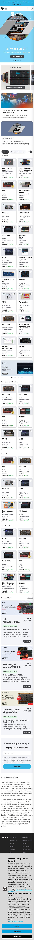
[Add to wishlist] (14, 160)
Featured (5, 152)
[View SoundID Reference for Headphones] (8, 340)
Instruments (13, 837)
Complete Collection (24, 350)
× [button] (32, 3)
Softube (6, 285)
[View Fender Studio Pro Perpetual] (25, 251)
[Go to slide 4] (18, 60)
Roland (22, 195)
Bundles (12, 849)
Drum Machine (6, 305)
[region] (17, 896)
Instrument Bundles (24, 194)
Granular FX (5, 261)
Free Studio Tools (27, 840)
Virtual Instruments (7, 171)
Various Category (23, 171)
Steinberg (23, 352)
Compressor (5, 283)
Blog (11, 852)
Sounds (12, 846)
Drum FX (21, 238)
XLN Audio (23, 240)
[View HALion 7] (25, 340)
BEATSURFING (7, 307)
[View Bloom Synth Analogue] (8, 162)
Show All (30, 598)
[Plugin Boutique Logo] (2, 8)
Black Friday (25, 846)
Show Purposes (17, 936)
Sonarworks (7, 352)
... (30, 151)
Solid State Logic (8, 240)
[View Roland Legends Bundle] (25, 184)
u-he (5, 195)
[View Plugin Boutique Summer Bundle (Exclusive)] (25, 162)
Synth (3, 194)
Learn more (17, 4)
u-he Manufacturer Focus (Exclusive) (12, 620)
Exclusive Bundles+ (25, 173)
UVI (21, 307)
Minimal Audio (8, 262)
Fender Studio (24, 262)
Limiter (4, 238)
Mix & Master (5, 216)
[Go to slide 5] (20, 60)
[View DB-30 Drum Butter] (25, 229)
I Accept (17, 926)
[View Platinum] (8, 207)
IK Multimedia (24, 218)
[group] (9, 168)
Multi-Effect (22, 283)
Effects (12, 843)
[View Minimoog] (8, 318)
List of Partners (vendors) (15, 921)
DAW (20, 261)
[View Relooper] (25, 410)
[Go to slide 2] (15, 60)
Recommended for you (18, 152)
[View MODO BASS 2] (25, 207)
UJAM (21, 329)
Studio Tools (13, 840)
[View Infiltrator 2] (25, 274)
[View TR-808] (8, 433)
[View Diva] (8, 184)
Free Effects (25, 837)
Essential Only (17, 931)
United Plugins (24, 422)
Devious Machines (25, 285)
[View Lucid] (8, 251)
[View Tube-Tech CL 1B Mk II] (8, 274)
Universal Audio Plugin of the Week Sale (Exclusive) (11, 711)
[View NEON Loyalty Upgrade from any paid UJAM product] (25, 318)
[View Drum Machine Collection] (8, 505)
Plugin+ (24, 852)
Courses (24, 843)
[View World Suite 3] (25, 296)
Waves (5, 218)
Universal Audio (8, 329)
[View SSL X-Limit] (8, 229)
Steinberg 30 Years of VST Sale (12, 665)
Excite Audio (7, 173)
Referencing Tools (7, 350)
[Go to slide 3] (17, 60)
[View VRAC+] (8, 296)
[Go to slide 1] (13, 60)
